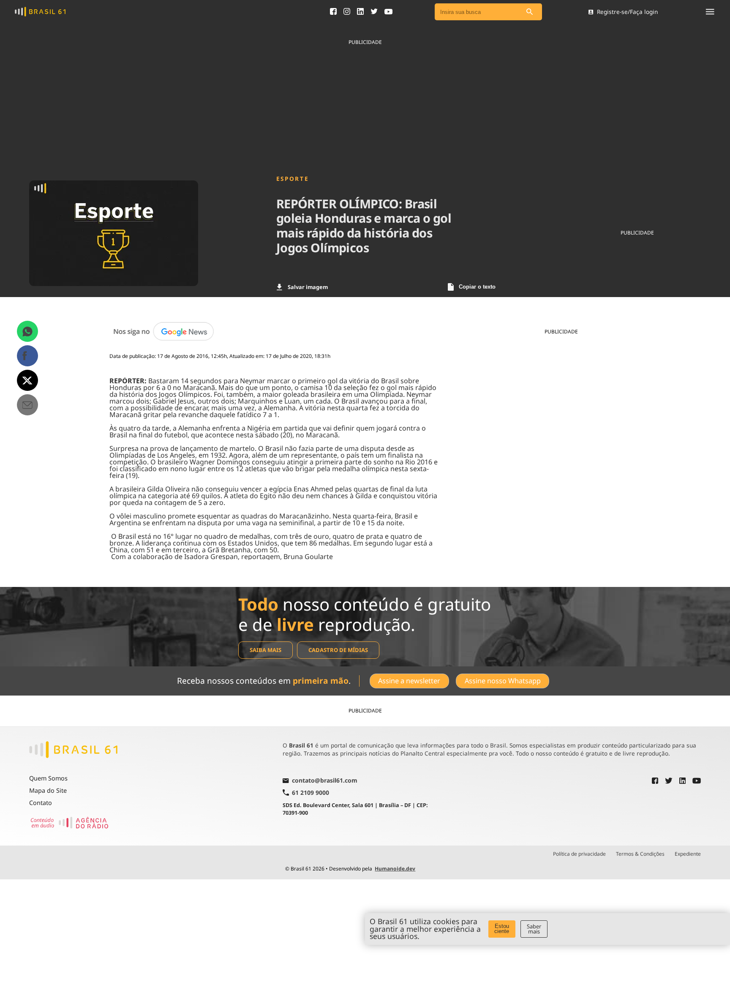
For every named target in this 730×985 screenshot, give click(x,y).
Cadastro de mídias (338, 650)
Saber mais (534, 929)
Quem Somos (48, 778)
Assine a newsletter (409, 680)
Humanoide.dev (395, 868)
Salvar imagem (308, 287)
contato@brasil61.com (324, 781)
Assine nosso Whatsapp (503, 680)
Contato (40, 803)
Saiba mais (265, 650)
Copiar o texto (477, 287)
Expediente (688, 854)
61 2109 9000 (310, 792)
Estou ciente (501, 929)
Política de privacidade (579, 854)
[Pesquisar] (529, 12)
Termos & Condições (640, 854)
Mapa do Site (48, 790)
